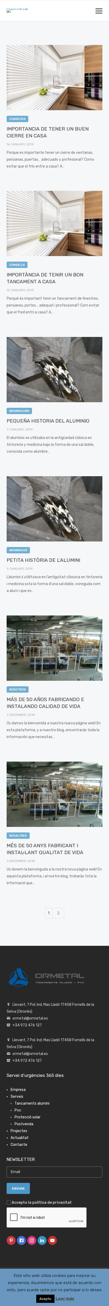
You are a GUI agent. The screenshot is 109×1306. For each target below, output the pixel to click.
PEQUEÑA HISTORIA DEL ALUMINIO (48, 421)
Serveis (17, 1096)
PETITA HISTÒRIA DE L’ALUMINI (43, 560)
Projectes (19, 1131)
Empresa (18, 1089)
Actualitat (20, 1138)
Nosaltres (18, 835)
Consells (17, 265)
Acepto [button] (45, 1299)
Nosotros (17, 689)
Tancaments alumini (32, 1103)
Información (19, 411)
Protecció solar (27, 1117)
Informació (18, 550)
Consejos (17, 119)
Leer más (65, 1298)
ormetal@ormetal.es (30, 1018)
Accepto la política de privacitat (42, 1202)
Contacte (19, 1144)
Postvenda (24, 1124)
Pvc (18, 1110)
